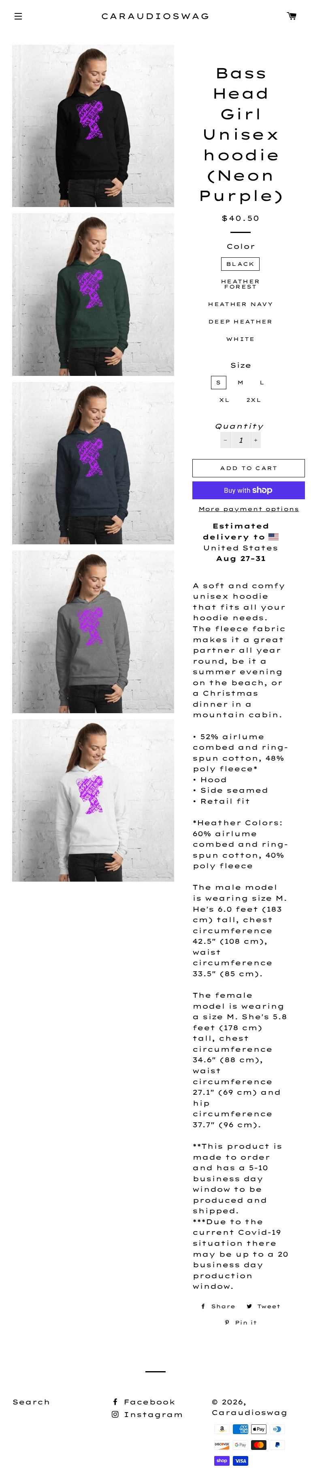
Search (31, 1402)
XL (224, 400)
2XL (254, 400)
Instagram (151, 1414)
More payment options (248, 509)
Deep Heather (240, 321)
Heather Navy (240, 304)
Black (240, 264)
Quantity (238, 426)
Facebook (147, 1402)
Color (240, 246)
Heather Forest (240, 284)
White (240, 339)
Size (240, 365)
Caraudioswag (156, 16)
